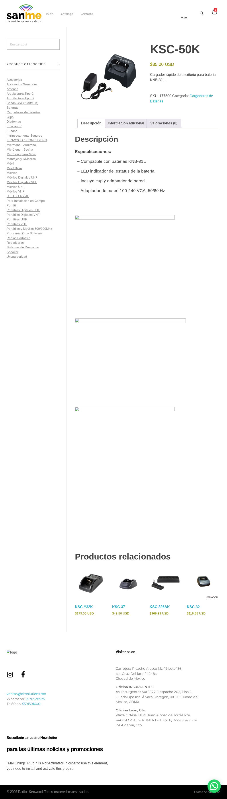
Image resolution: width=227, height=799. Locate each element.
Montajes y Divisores (21, 159)
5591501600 (31, 704)
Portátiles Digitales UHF (23, 210)
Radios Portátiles (18, 238)
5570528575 (35, 699)
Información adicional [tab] (126, 123)
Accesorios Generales (22, 84)
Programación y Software (24, 233)
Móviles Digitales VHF (22, 182)
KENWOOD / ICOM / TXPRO (27, 140)
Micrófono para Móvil (21, 154)
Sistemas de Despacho (23, 247)
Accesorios (14, 79)
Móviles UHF (16, 186)
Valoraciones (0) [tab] (163, 123)
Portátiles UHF (17, 219)
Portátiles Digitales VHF (23, 214)
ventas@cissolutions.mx (26, 694)
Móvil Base (14, 168)
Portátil (11, 205)
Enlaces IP (14, 126)
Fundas (12, 131)
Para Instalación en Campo (26, 200)
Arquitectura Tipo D (20, 98)
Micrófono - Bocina (20, 149)
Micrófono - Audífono (21, 145)
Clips (10, 117)
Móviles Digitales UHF (22, 177)
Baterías (12, 107)
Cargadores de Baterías (23, 112)
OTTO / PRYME (18, 196)
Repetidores (15, 242)
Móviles (12, 173)
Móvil (10, 163)
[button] (214, 786)
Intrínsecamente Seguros (24, 135)
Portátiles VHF (17, 224)
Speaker (12, 252)
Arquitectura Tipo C (20, 93)
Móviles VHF (15, 191)
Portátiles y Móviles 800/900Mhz (29, 228)
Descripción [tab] (91, 123)
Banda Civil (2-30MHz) (22, 103)
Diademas (14, 121)
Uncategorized (17, 256)
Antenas (12, 89)
